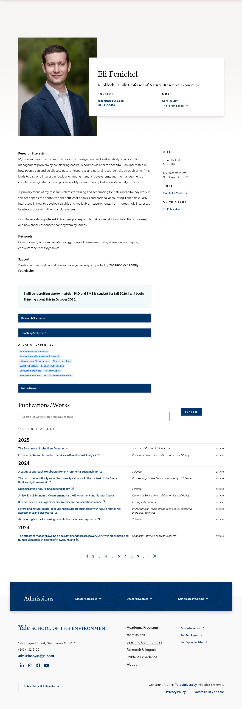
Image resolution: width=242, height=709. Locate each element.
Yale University (186, 684)
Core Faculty (170, 100)
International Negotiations (34, 361)
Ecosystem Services (30, 375)
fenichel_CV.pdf (173, 193)
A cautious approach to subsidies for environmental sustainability (58, 471)
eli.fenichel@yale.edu (111, 100)
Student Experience (142, 657)
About (132, 664)
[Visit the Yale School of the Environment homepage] (63, 628)
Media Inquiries (190, 628)
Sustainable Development (58, 375)
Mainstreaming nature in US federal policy (44, 488)
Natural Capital (52, 370)
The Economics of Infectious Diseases (41, 448)
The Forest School (173, 105)
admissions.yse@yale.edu (36, 656)
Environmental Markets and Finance (39, 356)
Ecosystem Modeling (52, 365)
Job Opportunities (192, 642)
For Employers (190, 635)
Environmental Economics (34, 351)
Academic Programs (143, 627)
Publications (175, 209)
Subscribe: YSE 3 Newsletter (41, 686)
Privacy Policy (176, 692)
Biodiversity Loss (62, 361)
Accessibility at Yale (209, 692)
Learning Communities (144, 642)
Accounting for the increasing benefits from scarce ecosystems (57, 519)
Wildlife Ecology (29, 365)
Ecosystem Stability (30, 370)
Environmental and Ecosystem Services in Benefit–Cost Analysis (57, 455)
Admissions (136, 634)
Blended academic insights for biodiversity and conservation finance (60, 502)
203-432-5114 (106, 105)
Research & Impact (141, 649)
